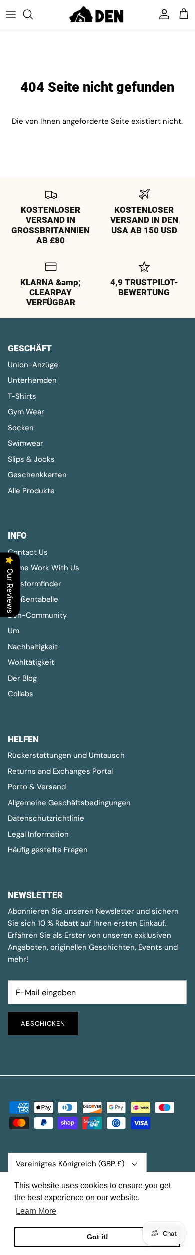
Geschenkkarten (37, 475)
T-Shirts (22, 396)
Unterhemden (32, 380)
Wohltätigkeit (31, 662)
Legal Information (38, 834)
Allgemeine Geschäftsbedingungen (69, 803)
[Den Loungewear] (98, 14)
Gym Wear (26, 412)
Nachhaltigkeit (33, 647)
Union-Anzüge (33, 365)
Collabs (21, 694)
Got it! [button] (97, 1237)
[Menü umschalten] (11, 14)
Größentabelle (33, 599)
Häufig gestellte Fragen (48, 850)
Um (14, 631)
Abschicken (43, 1023)
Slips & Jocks (31, 459)
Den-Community (37, 615)
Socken (21, 428)
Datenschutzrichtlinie (46, 818)
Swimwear (26, 443)
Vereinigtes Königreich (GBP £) (70, 1164)
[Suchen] (33, 14)
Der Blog (22, 678)
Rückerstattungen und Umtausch (66, 755)
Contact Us (28, 552)
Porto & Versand (37, 787)
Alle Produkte (31, 491)
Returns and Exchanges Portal (60, 771)
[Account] (162, 14)
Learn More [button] (36, 1211)
